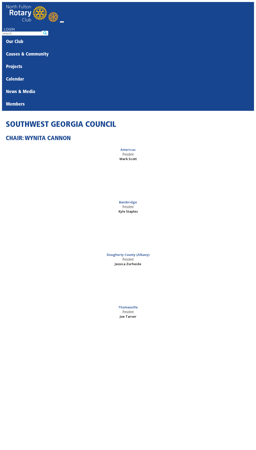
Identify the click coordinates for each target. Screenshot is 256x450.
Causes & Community (27, 54)
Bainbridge (128, 202)
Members (15, 104)
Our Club (14, 42)
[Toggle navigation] (62, 22)
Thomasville (128, 307)
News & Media (20, 92)
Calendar (15, 79)
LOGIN (9, 29)
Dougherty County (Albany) (128, 254)
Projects (14, 67)
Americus (128, 149)
